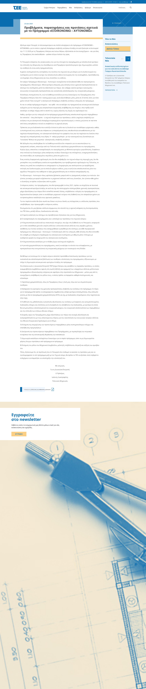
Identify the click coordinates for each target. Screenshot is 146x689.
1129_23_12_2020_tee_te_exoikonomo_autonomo (37, 389)
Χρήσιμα (88, 8)
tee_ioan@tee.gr (123, 2)
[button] (127, 58)
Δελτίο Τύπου (113, 49)
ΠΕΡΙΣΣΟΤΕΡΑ (110, 90)
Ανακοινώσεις (111, 44)
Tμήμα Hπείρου (49, 8)
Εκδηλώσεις (78, 8)
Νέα (70, 8)
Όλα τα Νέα (110, 39)
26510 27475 (108, 2)
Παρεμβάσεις (62, 8)
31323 (115, 2)
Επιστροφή (117, 23)
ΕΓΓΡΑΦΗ (19, 434)
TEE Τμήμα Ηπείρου (20, 8)
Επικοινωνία (97, 8)
